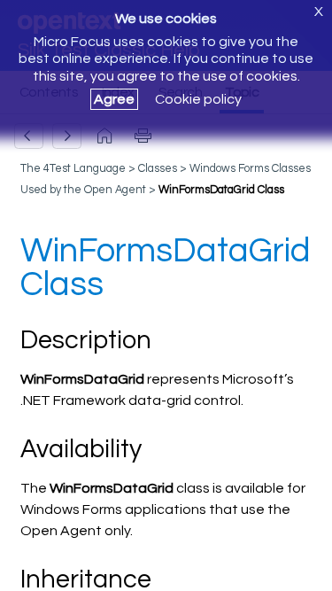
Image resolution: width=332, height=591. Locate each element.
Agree (114, 99)
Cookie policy (198, 99)
